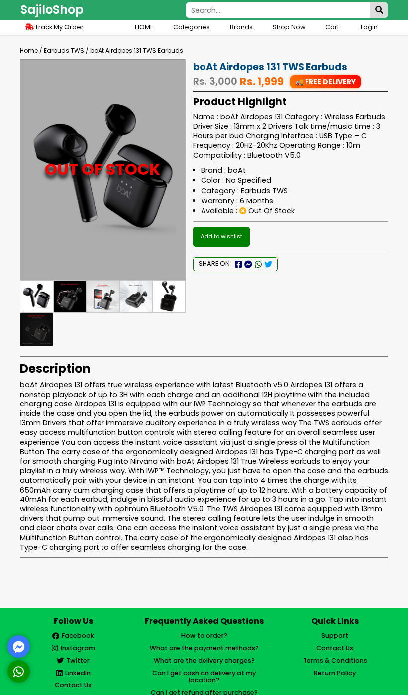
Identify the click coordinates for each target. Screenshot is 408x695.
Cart (333, 27)
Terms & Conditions (335, 660)
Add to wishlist (221, 236)
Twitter (78, 660)
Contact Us (73, 685)
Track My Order (58, 27)
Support (334, 635)
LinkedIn (78, 673)
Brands (241, 27)
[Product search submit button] (379, 10)
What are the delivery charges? (204, 660)
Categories (191, 27)
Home (29, 50)
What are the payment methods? (204, 648)
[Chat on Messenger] (19, 647)
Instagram (78, 648)
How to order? (204, 635)
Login (369, 27)
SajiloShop (52, 9)
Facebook (78, 635)
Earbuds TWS (64, 50)
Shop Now (289, 27)
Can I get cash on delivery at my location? (204, 677)
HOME (144, 27)
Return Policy (335, 673)
